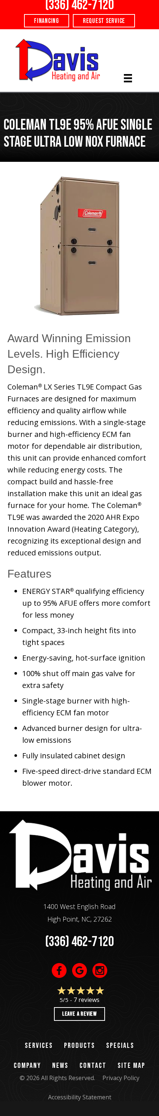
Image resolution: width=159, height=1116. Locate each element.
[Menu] (127, 78)
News (60, 1065)
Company (27, 1065)
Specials (120, 1045)
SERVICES (39, 1045)
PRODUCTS (79, 1045)
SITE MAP (131, 1065)
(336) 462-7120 (79, 941)
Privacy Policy (120, 1078)
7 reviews (86, 1000)
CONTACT (93, 1065)
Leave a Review (79, 1014)
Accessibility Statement (79, 1097)
